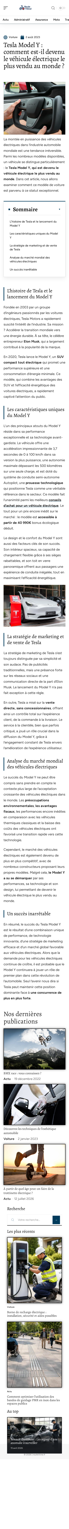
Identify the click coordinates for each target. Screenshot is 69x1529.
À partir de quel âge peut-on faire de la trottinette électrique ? (29, 1191)
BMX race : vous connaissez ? (22, 1073)
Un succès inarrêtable (23, 269)
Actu (7, 1079)
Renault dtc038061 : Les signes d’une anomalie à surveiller (34, 1441)
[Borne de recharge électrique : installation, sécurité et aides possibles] (34, 1270)
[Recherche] (53, 8)
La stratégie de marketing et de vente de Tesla (33, 247)
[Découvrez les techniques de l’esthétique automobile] (34, 1104)
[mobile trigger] (7, 8)
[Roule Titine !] (25, 8)
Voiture (9, 1139)
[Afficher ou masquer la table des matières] (49, 209)
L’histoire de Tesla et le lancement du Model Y (33, 223)
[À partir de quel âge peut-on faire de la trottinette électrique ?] (34, 1164)
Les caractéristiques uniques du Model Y (34, 235)
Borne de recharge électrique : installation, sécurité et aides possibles (32, 1314)
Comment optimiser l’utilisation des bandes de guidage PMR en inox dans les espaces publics (33, 1400)
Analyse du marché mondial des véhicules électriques (30, 259)
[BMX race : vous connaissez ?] (34, 1049)
